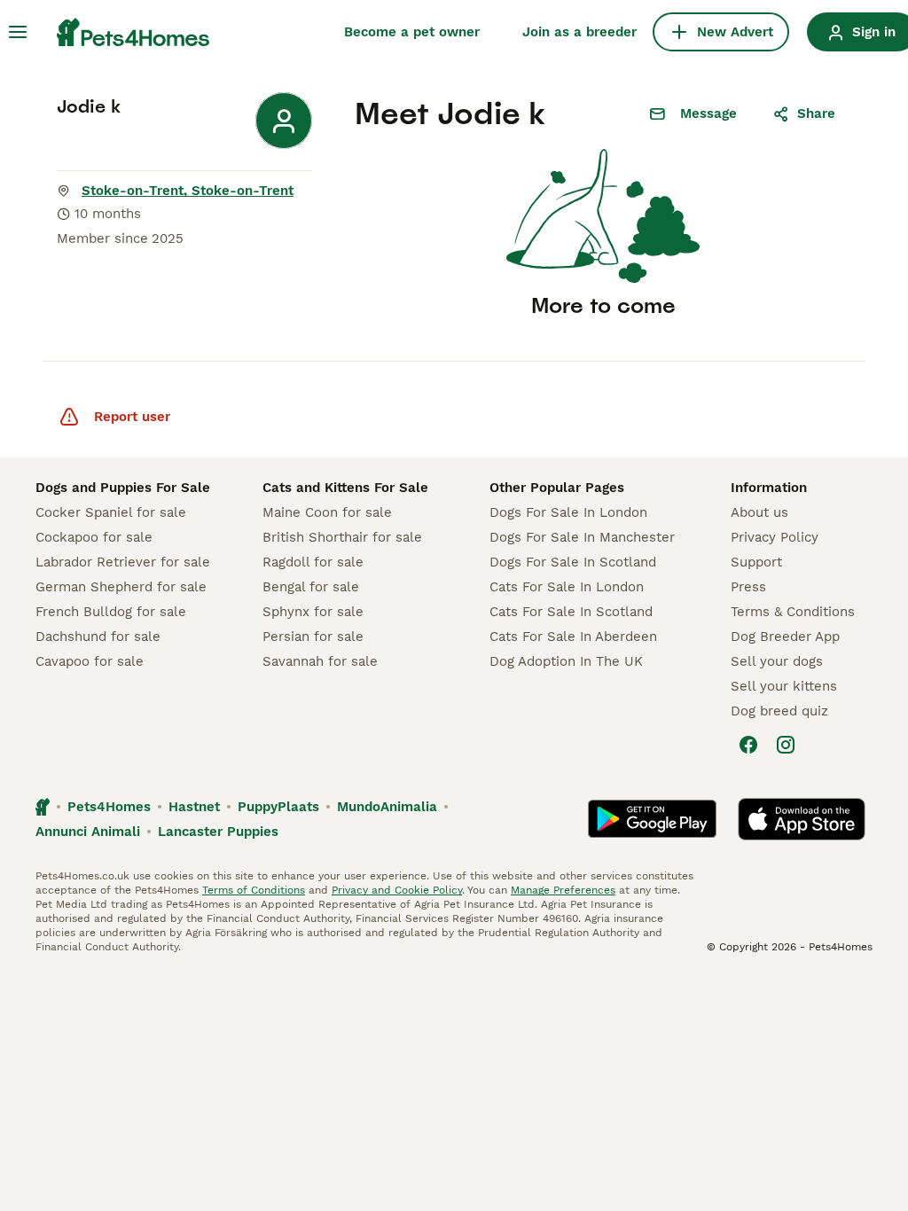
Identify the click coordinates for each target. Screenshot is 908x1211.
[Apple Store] (802, 819)
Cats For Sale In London (566, 587)
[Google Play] (652, 819)
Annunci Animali (87, 832)
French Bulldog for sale (110, 612)
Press (748, 587)
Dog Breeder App (785, 637)
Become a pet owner (412, 32)
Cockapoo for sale (94, 537)
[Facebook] (748, 744)
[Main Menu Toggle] (17, 32)
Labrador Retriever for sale (122, 562)
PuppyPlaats (278, 807)
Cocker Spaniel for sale (110, 512)
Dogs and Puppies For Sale (122, 488)
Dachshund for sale (97, 637)
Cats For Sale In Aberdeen (573, 637)
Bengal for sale (310, 587)
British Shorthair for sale (342, 537)
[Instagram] (785, 744)
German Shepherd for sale (121, 587)
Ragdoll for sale (313, 562)
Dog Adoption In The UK (566, 661)
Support (756, 562)
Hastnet (194, 807)
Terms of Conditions (253, 890)
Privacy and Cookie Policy (397, 890)
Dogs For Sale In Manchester (582, 537)
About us (759, 512)
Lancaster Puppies (218, 832)
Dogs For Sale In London (568, 512)
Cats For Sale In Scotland (571, 612)
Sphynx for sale (313, 612)
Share (816, 113)
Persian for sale (313, 637)
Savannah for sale (320, 661)
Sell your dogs (777, 661)
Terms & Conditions (793, 612)
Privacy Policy (774, 537)
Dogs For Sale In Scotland (572, 562)
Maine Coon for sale (327, 512)
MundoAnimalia (387, 807)
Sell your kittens (784, 686)
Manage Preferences (563, 890)
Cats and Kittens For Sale (345, 488)
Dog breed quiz (779, 711)
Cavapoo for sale (89, 661)
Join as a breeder (579, 32)
